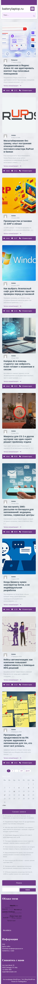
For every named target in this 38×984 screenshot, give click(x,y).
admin (13, 135)
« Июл (4, 805)
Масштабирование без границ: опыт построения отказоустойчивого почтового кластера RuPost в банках (19, 146)
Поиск (19, 883)
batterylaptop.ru (13, 8)
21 (23, 795)
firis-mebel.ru (7, 930)
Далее (28, 771)
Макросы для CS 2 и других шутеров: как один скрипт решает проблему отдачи (19, 439)
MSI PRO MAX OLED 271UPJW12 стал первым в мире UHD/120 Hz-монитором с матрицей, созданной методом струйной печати (18, 829)
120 (21, 771)
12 (14, 791)
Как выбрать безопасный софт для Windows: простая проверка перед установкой (19, 291)
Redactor (14, 60)
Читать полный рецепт (11, 85)
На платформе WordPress (11, 979)
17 (4, 795)
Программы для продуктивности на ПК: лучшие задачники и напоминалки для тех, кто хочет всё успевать (18, 740)
